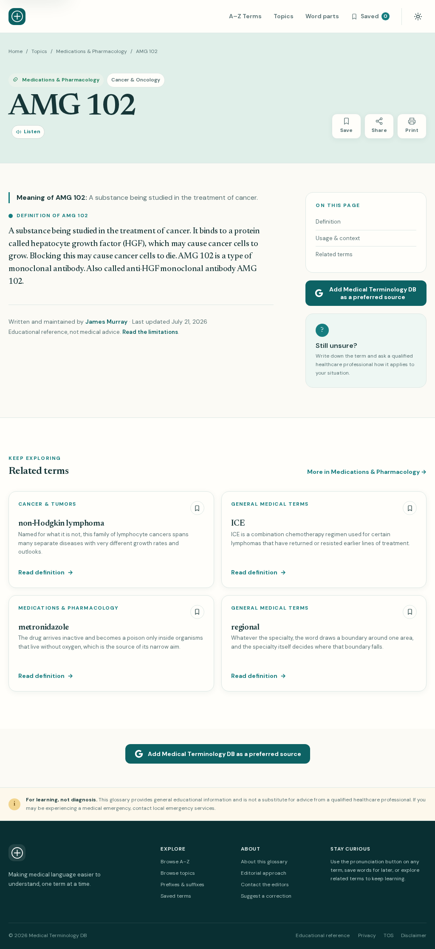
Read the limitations (150, 332)
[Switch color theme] (418, 16)
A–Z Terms (245, 16)
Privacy (367, 935)
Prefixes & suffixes (182, 884)
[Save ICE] (410, 508)
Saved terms (176, 896)
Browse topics (178, 873)
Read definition (45, 572)
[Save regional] (410, 612)
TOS (388, 935)
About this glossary (264, 861)
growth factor (96, 244)
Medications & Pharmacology (91, 51)
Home (15, 51)
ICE (238, 524)
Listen (32, 131)
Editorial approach (263, 873)
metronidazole (43, 628)
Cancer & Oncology (135, 79)
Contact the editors (265, 884)
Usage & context (338, 238)
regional (245, 628)
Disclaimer (414, 935)
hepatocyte (50, 244)
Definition (328, 221)
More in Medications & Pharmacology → (367, 472)
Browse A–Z (175, 861)
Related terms (334, 254)
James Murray (106, 321)
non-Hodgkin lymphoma (61, 524)
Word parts (322, 16)
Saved (374, 16)
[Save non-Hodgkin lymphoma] (197, 508)
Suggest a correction (266, 896)
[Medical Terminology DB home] (16, 16)
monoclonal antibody (46, 269)
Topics (284, 16)
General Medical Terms (270, 504)
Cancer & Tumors (47, 504)
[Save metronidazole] (197, 612)
